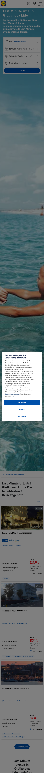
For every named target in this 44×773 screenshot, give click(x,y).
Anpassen (22, 409)
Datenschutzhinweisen (12, 394)
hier (13, 396)
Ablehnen (22, 416)
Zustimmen (22, 402)
